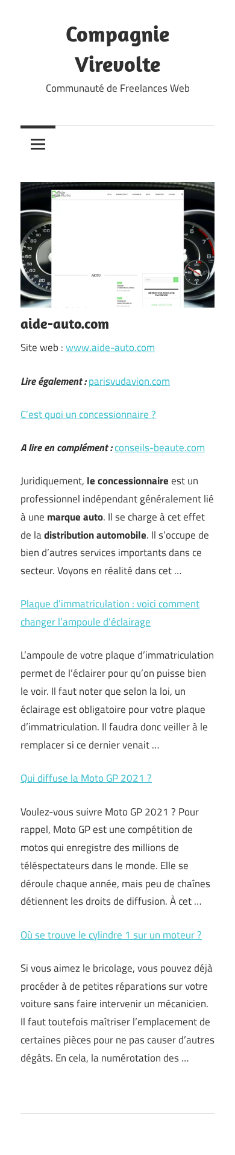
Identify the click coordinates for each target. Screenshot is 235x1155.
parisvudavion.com (129, 381)
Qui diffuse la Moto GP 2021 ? (86, 778)
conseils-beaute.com (159, 447)
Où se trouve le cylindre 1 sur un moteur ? (111, 935)
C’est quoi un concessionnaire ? (88, 414)
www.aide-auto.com (110, 347)
